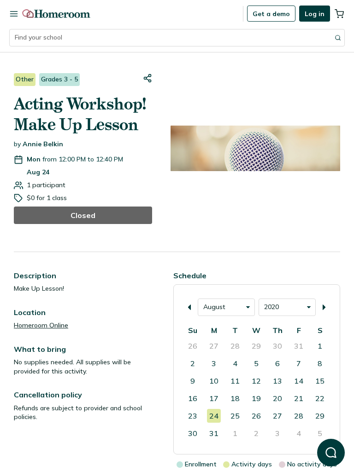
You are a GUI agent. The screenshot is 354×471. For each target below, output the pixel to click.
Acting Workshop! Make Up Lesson (80, 114)
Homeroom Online (41, 325)
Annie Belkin (43, 144)
